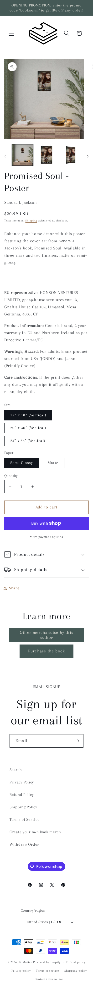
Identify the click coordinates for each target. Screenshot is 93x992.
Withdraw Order (24, 844)
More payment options (46, 537)
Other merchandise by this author (46, 635)
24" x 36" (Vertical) (27, 440)
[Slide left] (5, 156)
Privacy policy (21, 970)
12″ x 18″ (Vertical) (28, 415)
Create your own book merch (35, 832)
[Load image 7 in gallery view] (46, 155)
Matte (53, 462)
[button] (11, 33)
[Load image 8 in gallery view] (70, 155)
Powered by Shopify (47, 962)
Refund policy (75, 962)
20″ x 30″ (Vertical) (28, 427)
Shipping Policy (23, 807)
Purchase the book (46, 651)
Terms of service (47, 970)
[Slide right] (88, 156)
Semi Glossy (21, 462)
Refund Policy (22, 794)
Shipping (31, 220)
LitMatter (25, 962)
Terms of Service (25, 819)
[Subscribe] (77, 741)
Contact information (49, 979)
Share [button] (14, 588)
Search (16, 769)
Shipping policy (75, 970)
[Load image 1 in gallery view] (22, 155)
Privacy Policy (22, 782)
